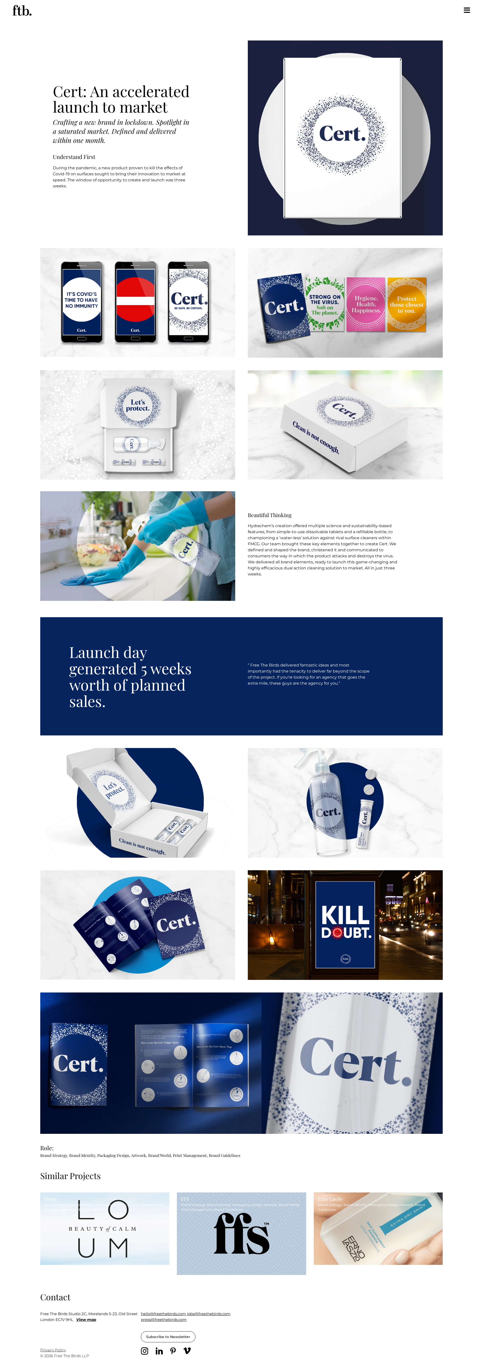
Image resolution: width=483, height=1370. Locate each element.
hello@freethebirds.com (163, 1313)
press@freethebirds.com (164, 1319)
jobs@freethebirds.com (208, 1313)
